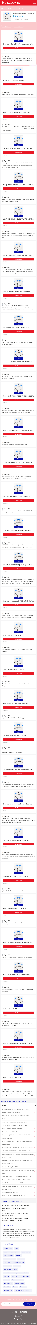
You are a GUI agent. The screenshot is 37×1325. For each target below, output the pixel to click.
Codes (6, 26)
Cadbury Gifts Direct (9, 1259)
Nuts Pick (6, 1276)
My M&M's (17, 1266)
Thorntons (23, 1287)
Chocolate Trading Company (22, 1290)
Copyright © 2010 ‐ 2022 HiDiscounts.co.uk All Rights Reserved (18, 1323)
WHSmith (25, 1273)
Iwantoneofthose (8, 1255)
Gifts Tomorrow (8, 1283)
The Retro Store (24, 1276)
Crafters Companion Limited (11, 1252)
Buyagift (18, 1255)
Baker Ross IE (26, 1252)
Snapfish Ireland (19, 1283)
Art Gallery (21, 1259)
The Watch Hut (19, 8)
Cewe (21, 1280)
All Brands (8, 8)
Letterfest (6, 1280)
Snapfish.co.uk (8, 1290)
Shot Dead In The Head (10, 1269)
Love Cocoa (7, 1262)
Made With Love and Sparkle (12, 1273)
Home (3, 8)
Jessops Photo (8, 1248)
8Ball (16, 1248)
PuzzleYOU (7, 1287)
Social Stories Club (18, 1262)
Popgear (14, 1280)
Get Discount (18, 48)
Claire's (15, 1287)
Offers (18, 26)
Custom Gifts (7, 1266)
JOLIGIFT (14, 1276)
